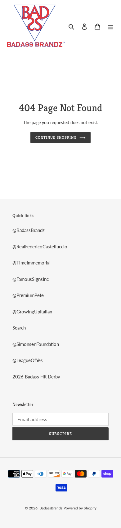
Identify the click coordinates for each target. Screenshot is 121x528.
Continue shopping (55, 137)
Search (19, 327)
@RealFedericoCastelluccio (39, 246)
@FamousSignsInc (30, 279)
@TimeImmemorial (31, 262)
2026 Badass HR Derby (36, 376)
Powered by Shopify (80, 508)
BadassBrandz (50, 508)
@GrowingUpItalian (32, 311)
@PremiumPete (28, 295)
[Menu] (110, 26)
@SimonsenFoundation (35, 344)
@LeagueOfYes (27, 360)
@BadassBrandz (28, 230)
